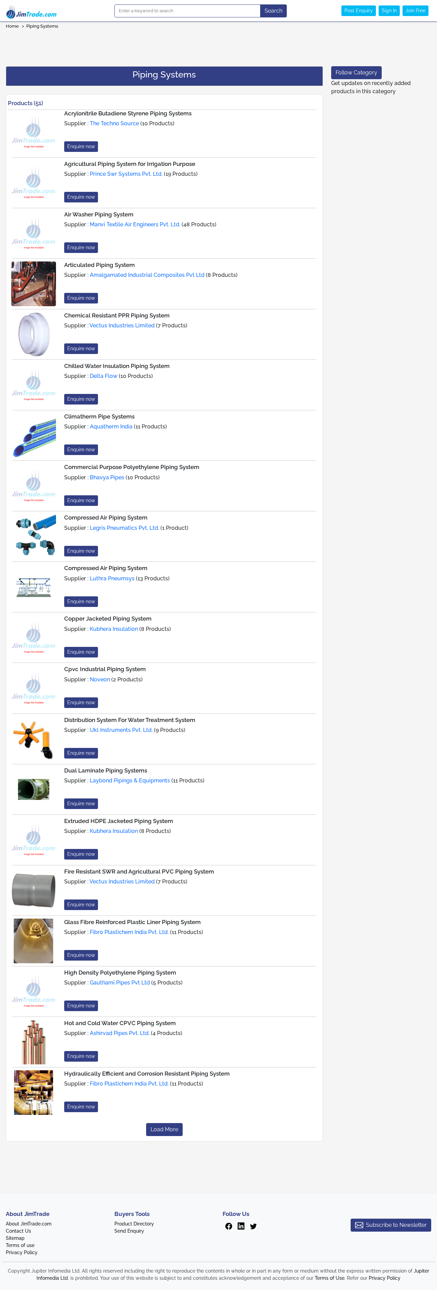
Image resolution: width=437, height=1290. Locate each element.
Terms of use (20, 1245)
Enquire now (81, 146)
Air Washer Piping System (98, 214)
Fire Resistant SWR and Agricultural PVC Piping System (139, 871)
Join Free (415, 10)
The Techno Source (114, 123)
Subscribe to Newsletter (396, 1225)
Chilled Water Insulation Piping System (117, 366)
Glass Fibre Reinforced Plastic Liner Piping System (132, 922)
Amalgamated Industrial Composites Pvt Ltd (147, 275)
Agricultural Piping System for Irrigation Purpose (129, 163)
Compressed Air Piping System (105, 517)
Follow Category (356, 72)
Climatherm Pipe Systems (99, 416)
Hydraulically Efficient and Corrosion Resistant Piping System (147, 1073)
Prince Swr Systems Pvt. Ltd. (126, 174)
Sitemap (15, 1238)
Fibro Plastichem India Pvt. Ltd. (129, 932)
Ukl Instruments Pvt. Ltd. (121, 730)
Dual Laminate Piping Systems (105, 770)
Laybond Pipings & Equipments (130, 780)
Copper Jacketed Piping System (108, 618)
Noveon (100, 679)
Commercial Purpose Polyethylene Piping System (131, 467)
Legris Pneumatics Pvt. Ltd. (124, 528)
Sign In (389, 10)
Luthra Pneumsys (112, 578)
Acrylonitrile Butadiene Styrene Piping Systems (128, 113)
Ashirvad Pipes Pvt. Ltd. (120, 1033)
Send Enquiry (129, 1231)
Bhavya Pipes (107, 477)
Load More (164, 1129)
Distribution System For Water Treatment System (129, 720)
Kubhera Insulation (114, 629)
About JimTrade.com (29, 1224)
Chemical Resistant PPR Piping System (117, 315)
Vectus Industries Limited (122, 325)
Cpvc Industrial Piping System (105, 669)
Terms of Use (329, 1278)
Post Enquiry (358, 10)
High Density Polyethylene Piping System (120, 972)
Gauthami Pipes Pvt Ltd (120, 982)
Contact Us (18, 1231)
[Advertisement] (218, 45)
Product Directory (134, 1224)
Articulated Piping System (99, 264)
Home (12, 26)
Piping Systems (42, 26)
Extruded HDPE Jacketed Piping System (118, 821)
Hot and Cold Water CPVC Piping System (120, 1023)
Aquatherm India (111, 426)
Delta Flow (103, 376)
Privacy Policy (22, 1252)
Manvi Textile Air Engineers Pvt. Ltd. (135, 224)
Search (273, 11)
